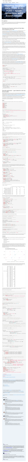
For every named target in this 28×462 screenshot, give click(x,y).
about (4, 2)
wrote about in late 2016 (14, 30)
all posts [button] (6, 2)
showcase (10, 2)
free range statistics (7, 0)
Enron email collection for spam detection (20, 94)
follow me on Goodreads (7, 392)
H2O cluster (8, 31)
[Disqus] (14, 434)
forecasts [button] (17, 2)
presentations (13, 2)
